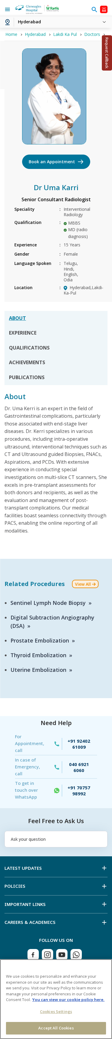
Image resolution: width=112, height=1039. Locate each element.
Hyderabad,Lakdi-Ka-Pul (83, 290)
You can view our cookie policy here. (68, 999)
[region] (56, 999)
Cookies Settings (56, 1011)
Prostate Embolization (39, 640)
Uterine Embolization (38, 669)
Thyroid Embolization (38, 655)
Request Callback (107, 52)
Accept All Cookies (55, 1028)
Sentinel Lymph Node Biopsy (48, 602)
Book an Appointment (52, 161)
